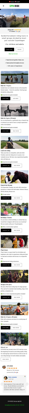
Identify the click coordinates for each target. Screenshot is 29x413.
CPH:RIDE (10, 366)
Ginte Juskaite (12, 377)
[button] (14, 30)
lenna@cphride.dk (9, 405)
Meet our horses (13, 54)
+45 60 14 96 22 (19, 405)
